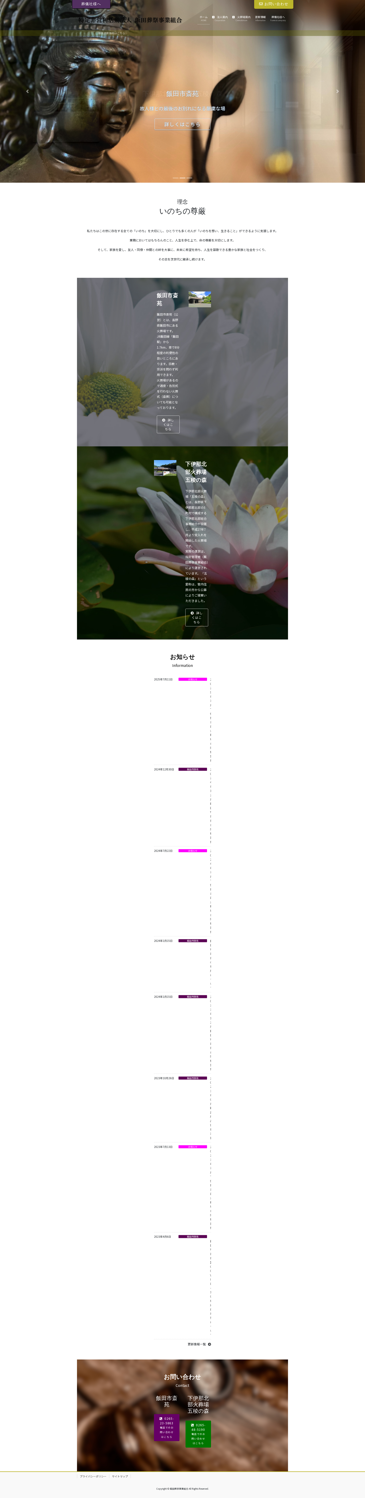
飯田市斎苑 (192, 769)
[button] (27, 91)
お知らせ (192, 679)
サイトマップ (120, 1476)
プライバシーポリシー (93, 1476)
